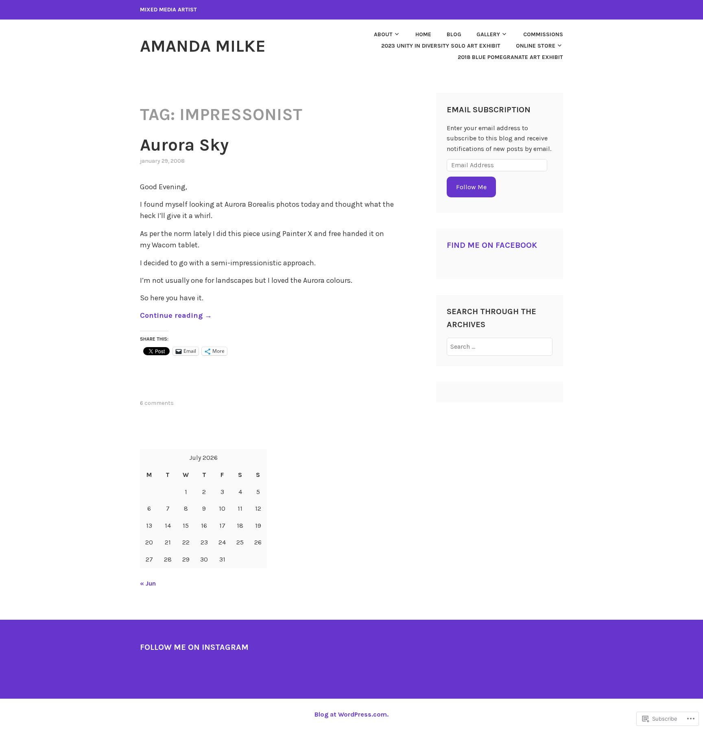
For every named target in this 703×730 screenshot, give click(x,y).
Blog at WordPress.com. (351, 714)
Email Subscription (489, 109)
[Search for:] (500, 346)
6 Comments (157, 403)
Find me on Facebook (492, 245)
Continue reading (176, 315)
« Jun (148, 583)
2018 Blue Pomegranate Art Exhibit (510, 57)
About (383, 34)
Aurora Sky (184, 145)
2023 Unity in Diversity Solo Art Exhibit (440, 45)
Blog (454, 34)
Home (423, 34)
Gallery (488, 34)
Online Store (535, 45)
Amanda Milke (203, 46)
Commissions (543, 34)
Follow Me (471, 187)
